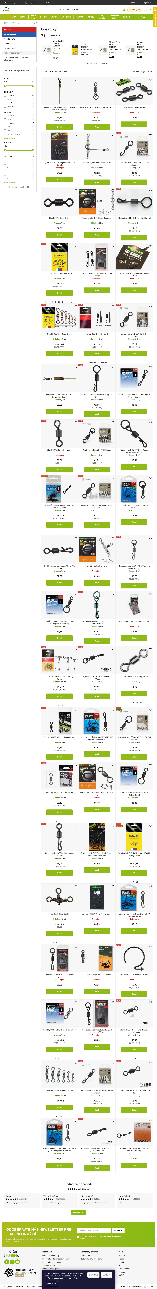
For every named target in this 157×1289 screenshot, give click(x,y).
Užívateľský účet (87, 1256)
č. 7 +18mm (102, 363)
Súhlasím (106, 1275)
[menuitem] (13, 17)
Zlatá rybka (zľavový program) (92, 1259)
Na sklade (20, 95)
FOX (20, 130)
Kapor (121, 1265)
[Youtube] (17, 1261)
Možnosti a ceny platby (51, 1269)
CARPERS (20, 116)
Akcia (20, 99)
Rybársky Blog (10, 3)
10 (59, 302)
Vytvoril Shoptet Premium (132, 1286)
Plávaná (122, 1272)
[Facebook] (6, 1261)
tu (78, 1278)
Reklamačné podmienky (51, 1262)
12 (68, 302)
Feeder (121, 1259)
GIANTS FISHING (20, 134)
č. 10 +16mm (91, 363)
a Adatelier (148, 1286)
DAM (20, 119)
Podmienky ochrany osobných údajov (56, 1259)
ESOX (20, 127)
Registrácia (147, 3)
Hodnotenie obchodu (79, 1184)
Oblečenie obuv (125, 1269)
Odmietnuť (93, 1275)
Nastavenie (51, 1284)
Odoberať (118, 1230)
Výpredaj (20, 106)
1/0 (63, 302)
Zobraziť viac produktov (96, 63)
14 (72, 302)
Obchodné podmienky (50, 1256)
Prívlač (121, 1262)
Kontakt (46, 3)
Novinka (20, 103)
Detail (59, 127)
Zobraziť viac (78, 1212)
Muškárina (123, 1275)
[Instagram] (12, 1261)
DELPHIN (20, 123)
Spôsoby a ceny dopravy (29, 3)
